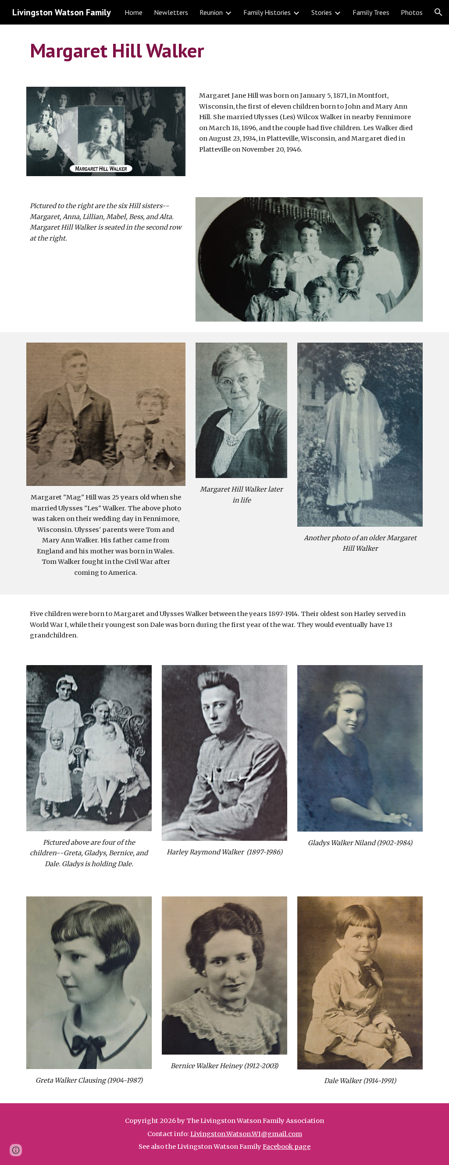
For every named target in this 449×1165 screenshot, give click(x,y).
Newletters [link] (171, 12)
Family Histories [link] (267, 12)
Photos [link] (412, 12)
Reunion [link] (211, 12)
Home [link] (134, 12)
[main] (224, 50)
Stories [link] (321, 12)
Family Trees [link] (371, 12)
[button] (438, 12)
